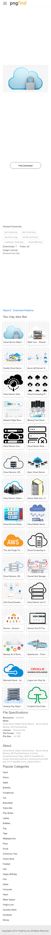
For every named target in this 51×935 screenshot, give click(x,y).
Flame (6, 777)
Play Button (8, 812)
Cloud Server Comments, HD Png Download (23, 446)
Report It (7, 310)
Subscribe (7, 807)
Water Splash (9, 899)
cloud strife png (35, 242)
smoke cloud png (30, 237)
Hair (5, 868)
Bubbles (6, 823)
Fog (4, 828)
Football (6, 863)
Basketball (7, 802)
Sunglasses (8, 792)
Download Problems (23, 310)
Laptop (6, 818)
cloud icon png (10, 237)
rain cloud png (10, 232)
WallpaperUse (9, 838)
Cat (4, 797)
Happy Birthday (10, 874)
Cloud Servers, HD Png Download (18, 472)
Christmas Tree (10, 853)
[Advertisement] (25, 39)
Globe (5, 884)
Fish (5, 879)
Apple (5, 782)
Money (6, 919)
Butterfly (7, 787)
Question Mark (10, 909)
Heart (5, 772)
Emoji (5, 848)
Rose (5, 843)
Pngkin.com (8, 904)
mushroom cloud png (13, 242)
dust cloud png (28, 232)
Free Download (25, 165)
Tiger (5, 833)
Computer (7, 889)
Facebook (7, 914)
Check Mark (8, 858)
